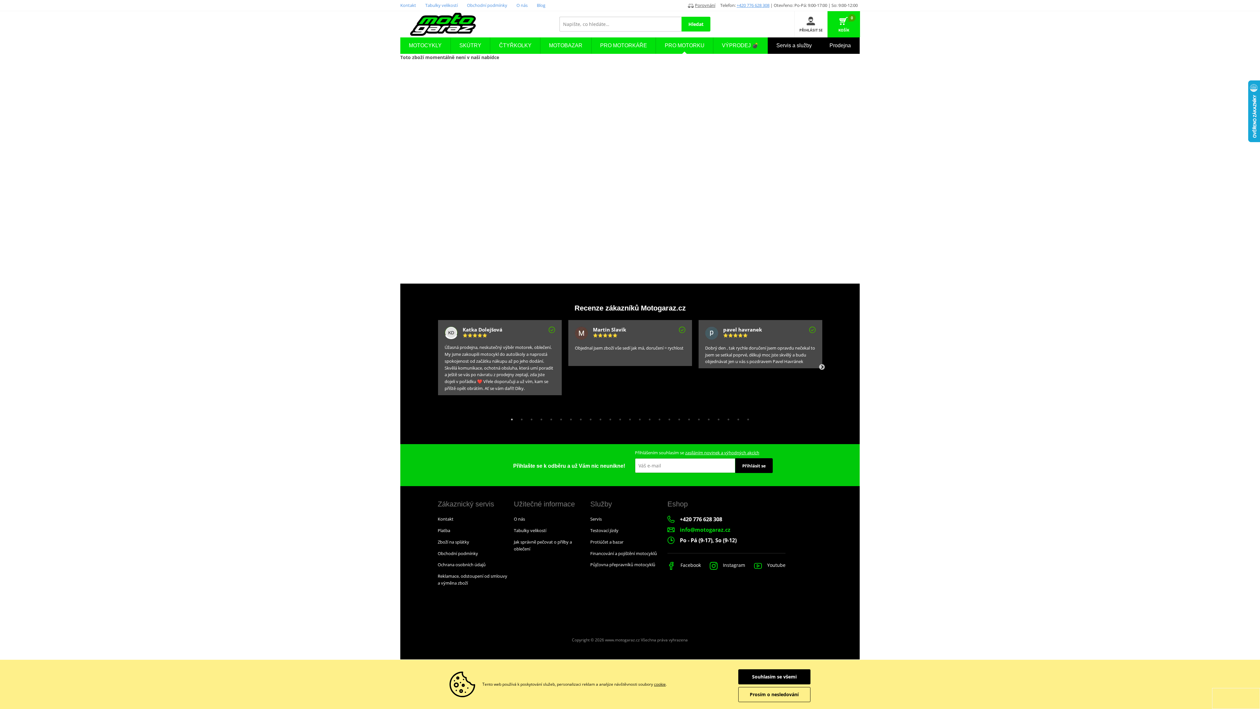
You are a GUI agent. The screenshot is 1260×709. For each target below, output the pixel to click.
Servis (596, 519)
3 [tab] (530, 417)
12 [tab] (618, 417)
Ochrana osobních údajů (462, 565)
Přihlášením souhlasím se (697, 453)
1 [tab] (510, 417)
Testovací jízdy (604, 530)
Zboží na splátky (453, 542)
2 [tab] (520, 417)
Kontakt (408, 5)
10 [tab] (598, 417)
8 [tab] (579, 417)
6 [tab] (559, 417)
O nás (522, 5)
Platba (444, 530)
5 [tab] (549, 417)
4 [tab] (539, 417)
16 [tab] (658, 417)
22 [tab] (717, 417)
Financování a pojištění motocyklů (623, 553)
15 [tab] (648, 417)
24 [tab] (736, 417)
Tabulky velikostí (441, 5)
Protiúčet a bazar (606, 542)
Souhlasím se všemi (774, 677)
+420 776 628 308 (753, 5)
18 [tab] (677, 417)
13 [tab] (628, 417)
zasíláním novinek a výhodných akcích (722, 453)
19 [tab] (687, 417)
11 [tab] (608, 417)
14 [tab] (638, 417)
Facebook (690, 565)
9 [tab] (589, 417)
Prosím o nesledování (774, 694)
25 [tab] (746, 417)
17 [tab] (667, 417)
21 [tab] (707, 417)
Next (822, 367)
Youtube (776, 565)
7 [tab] (569, 417)
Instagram (733, 565)
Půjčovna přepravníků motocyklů (622, 565)
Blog (541, 5)
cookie (660, 684)
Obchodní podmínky (487, 5)
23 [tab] (726, 417)
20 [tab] (697, 417)
